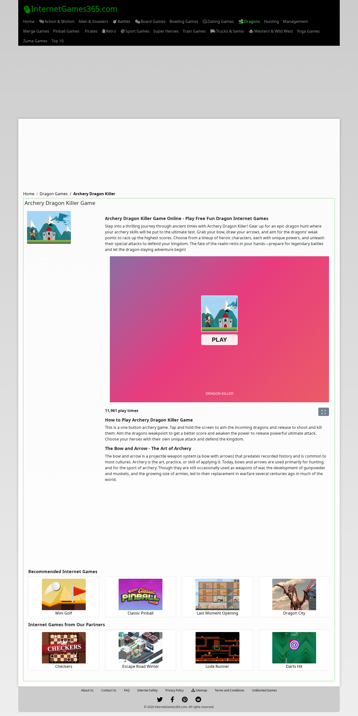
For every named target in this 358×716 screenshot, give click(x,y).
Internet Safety (147, 690)
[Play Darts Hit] (294, 647)
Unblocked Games (264, 690)
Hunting (271, 21)
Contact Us (108, 690)
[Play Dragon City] (294, 593)
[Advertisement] (179, 82)
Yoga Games (308, 31)
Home (28, 21)
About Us (87, 690)
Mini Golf (63, 613)
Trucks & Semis (230, 31)
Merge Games (36, 31)
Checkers (63, 666)
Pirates (91, 31)
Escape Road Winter (140, 666)
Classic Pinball (140, 613)
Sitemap (201, 690)
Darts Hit (294, 666)
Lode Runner (217, 666)
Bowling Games (184, 21)
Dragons (252, 21)
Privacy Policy (174, 690)
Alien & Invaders (93, 21)
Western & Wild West (273, 31)
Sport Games (137, 31)
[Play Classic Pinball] (140, 593)
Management (295, 21)
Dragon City (294, 613)
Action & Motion (60, 21)
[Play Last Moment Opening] (217, 593)
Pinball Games (66, 31)
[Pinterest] (185, 700)
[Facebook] (172, 700)
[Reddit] (198, 700)
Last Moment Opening (217, 613)
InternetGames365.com (74, 8)
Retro (111, 31)
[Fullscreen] (323, 412)
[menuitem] (28, 21)
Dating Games (220, 21)
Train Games (194, 31)
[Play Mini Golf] (64, 593)
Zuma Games (35, 41)
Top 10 (57, 41)
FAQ (127, 690)
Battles (124, 21)
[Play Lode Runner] (217, 647)
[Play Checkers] (64, 647)
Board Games (153, 21)
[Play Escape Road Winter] (140, 647)
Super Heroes (166, 31)
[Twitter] (160, 700)
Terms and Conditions (229, 690)
